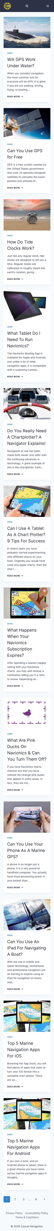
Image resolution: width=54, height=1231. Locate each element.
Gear (9, 53)
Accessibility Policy (36, 1213)
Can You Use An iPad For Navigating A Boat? (26, 948)
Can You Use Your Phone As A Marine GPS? (26, 850)
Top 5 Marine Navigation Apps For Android (23, 1147)
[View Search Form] (27, 6)
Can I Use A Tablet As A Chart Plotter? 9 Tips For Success (26, 534)
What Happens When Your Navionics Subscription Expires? (22, 643)
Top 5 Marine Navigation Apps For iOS (23, 1049)
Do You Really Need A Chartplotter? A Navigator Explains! (26, 437)
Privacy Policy (14, 1213)
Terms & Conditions (27, 1217)
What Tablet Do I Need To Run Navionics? (23, 339)
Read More (15, 96)
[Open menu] (47, 6)
